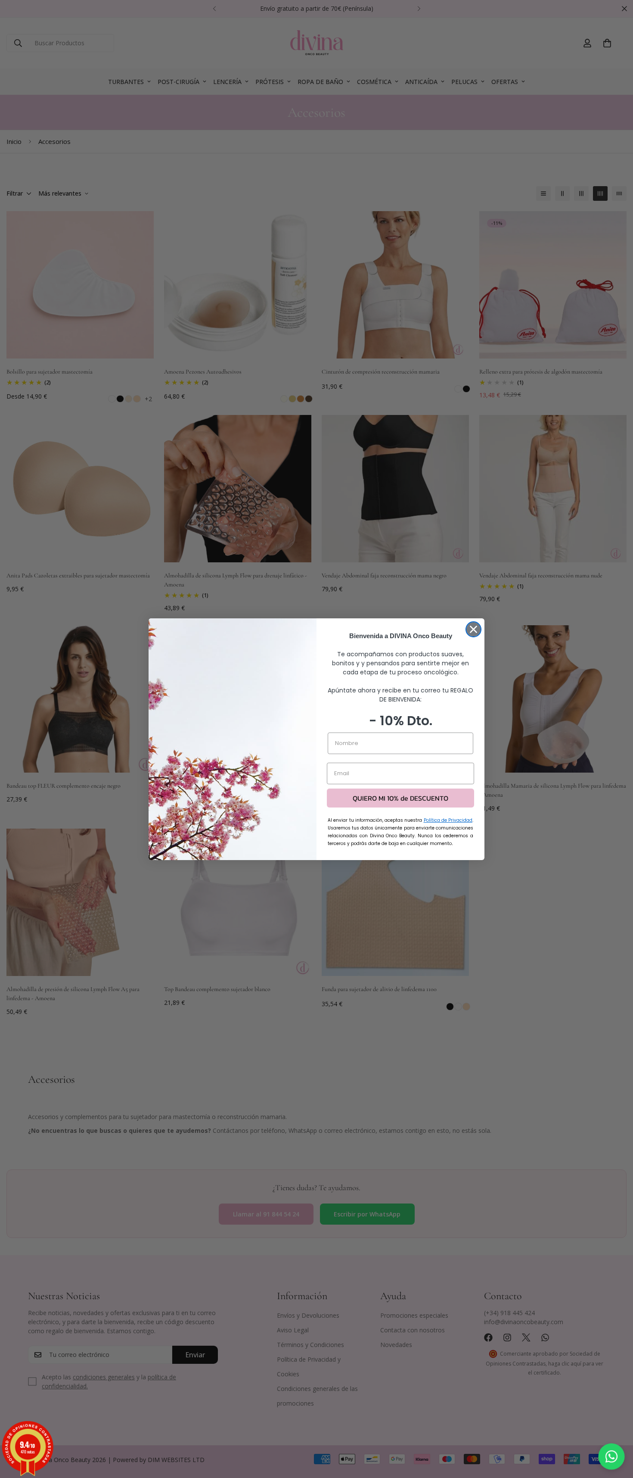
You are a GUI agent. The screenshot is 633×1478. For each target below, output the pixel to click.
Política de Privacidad (448, 820)
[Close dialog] (473, 629)
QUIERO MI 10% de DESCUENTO (400, 798)
